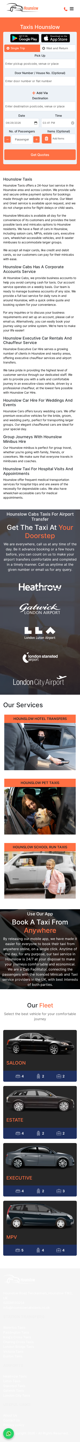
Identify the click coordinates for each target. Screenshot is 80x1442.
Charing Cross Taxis (18, 1342)
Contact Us (11, 1420)
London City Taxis (16, 1395)
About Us (10, 1415)
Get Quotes (40, 155)
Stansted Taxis (14, 1386)
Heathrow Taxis (15, 1376)
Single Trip (18, 48)
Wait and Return (57, 48)
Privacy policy (13, 1425)
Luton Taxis (11, 1381)
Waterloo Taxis (14, 1328)
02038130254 (14, 1303)
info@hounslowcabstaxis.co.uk (26, 1308)
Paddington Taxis (16, 1332)
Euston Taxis (12, 1356)
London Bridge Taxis (18, 1347)
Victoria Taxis (13, 1351)
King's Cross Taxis (17, 1337)
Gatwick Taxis (13, 1391)
